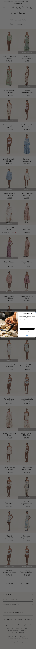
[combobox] (20, 323)
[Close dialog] (35, 312)
